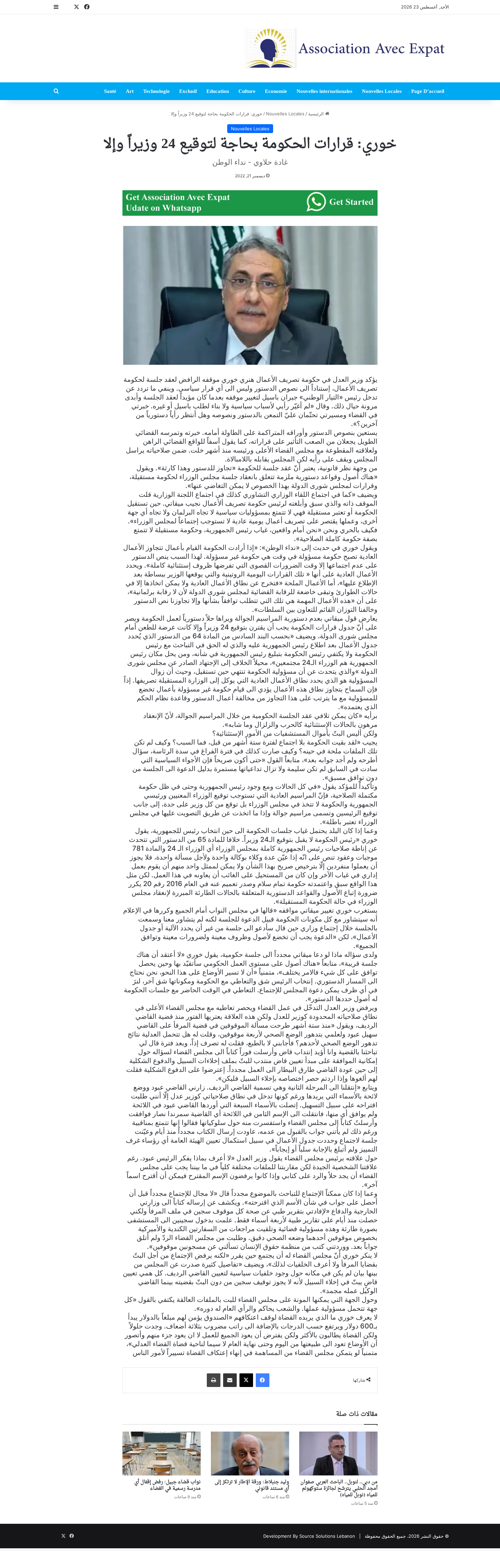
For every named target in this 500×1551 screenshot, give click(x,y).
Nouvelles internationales (324, 91)
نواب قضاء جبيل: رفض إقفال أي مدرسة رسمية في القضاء (167, 1485)
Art (130, 91)
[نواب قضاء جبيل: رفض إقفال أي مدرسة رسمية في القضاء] (161, 1454)
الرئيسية (316, 113)
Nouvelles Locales (382, 91)
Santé (110, 91)
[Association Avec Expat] (347, 48)
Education (217, 91)
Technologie (156, 91)
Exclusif (188, 91)
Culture (246, 91)
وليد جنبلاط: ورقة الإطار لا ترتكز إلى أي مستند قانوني (252, 1485)
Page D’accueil (427, 91)
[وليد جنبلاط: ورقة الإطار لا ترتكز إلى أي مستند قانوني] (250, 1453)
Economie (276, 91)
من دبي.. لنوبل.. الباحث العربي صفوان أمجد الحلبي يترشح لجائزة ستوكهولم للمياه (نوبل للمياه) (339, 1488)
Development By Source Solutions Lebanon (309, 1536)
